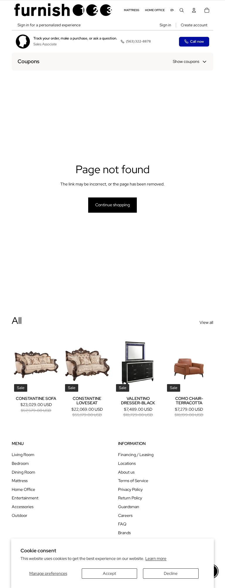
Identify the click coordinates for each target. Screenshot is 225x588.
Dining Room (23, 472)
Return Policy (130, 498)
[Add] (51, 385)
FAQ (122, 524)
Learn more (155, 558)
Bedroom (20, 463)
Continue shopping (112, 204)
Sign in (165, 25)
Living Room (23, 454)
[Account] (194, 10)
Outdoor (19, 515)
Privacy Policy (130, 489)
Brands (124, 532)
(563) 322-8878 (138, 41)
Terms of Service (133, 480)
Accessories (22, 506)
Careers (125, 515)
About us (126, 472)
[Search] (181, 10)
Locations (127, 463)
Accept (109, 573)
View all (206, 322)
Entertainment (25, 498)
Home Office (23, 489)
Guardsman (128, 506)
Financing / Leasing (136, 454)
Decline (171, 573)
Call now (197, 41)
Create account (194, 25)
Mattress (20, 480)
